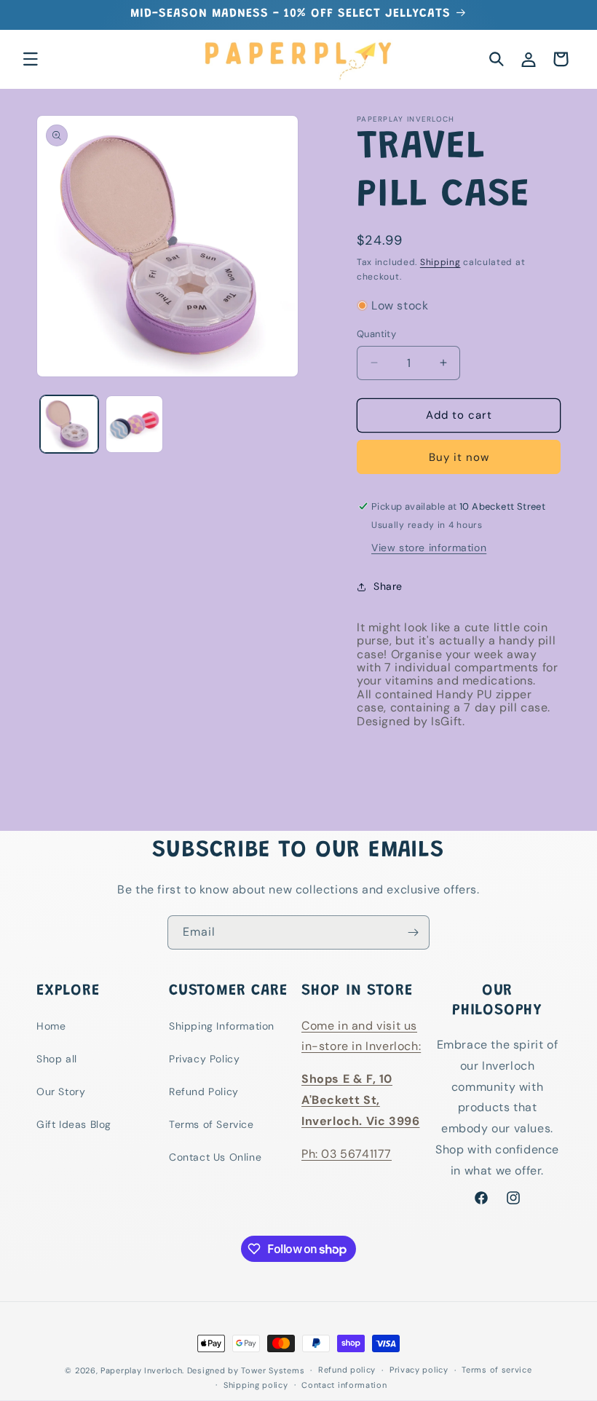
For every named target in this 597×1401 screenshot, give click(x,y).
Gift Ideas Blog (73, 1124)
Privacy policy (419, 1370)
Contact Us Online (215, 1157)
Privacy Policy (204, 1058)
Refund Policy (204, 1091)
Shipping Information (221, 1026)
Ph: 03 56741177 (346, 1153)
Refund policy (347, 1370)
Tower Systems (272, 1370)
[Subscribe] (413, 932)
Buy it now (459, 457)
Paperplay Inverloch (141, 1370)
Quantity (376, 334)
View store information (428, 547)
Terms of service (496, 1370)
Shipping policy (256, 1385)
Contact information (344, 1385)
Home (51, 1026)
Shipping (440, 262)
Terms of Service (211, 1124)
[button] (31, 59)
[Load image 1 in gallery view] (69, 424)
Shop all (56, 1058)
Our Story (60, 1091)
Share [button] (388, 586)
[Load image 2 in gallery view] (135, 424)
